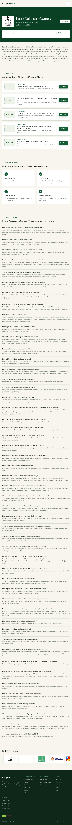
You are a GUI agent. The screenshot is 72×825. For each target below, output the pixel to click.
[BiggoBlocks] (59, 759)
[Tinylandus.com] (12, 759)
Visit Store (65, 21)
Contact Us (59, 782)
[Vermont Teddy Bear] (43, 759)
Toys (7, 13)
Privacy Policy (6, 803)
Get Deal (63, 86)
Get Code (63, 114)
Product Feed (43, 779)
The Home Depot (28, 779)
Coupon (8, 3)
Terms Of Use (6, 800)
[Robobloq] (28, 759)
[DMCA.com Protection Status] (7, 816)
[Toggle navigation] (68, 3)
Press (57, 787)
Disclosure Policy (7, 806)
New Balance (27, 787)
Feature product (44, 785)
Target (25, 785)
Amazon (26, 790)
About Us (58, 779)
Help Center (59, 785)
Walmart (26, 782)
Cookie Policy (6, 808)
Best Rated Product (45, 782)
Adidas (26, 793)
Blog (57, 790)
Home (3, 13)
